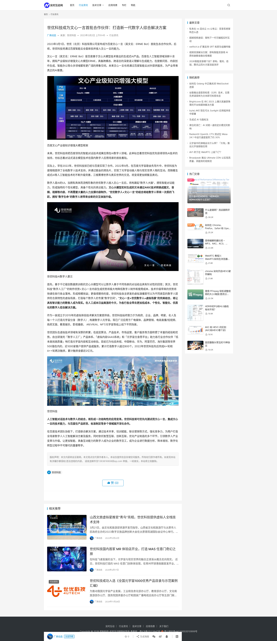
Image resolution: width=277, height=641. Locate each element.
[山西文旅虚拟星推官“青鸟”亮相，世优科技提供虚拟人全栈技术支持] (67, 527)
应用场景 (112, 5)
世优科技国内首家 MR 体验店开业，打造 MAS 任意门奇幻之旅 (133, 551)
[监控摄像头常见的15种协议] (195, 345)
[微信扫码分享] (154, 636)
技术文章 (96, 5)
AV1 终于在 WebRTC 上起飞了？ (205, 152)
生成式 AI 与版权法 (198, 119)
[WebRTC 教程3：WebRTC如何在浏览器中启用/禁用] (195, 258)
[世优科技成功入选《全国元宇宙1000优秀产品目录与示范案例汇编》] (67, 590)
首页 (72, 5)
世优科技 (56, 472)
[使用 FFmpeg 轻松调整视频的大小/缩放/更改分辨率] (195, 294)
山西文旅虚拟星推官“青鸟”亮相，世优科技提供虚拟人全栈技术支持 (133, 519)
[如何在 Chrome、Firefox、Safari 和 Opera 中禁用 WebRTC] (195, 227)
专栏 (124, 5)
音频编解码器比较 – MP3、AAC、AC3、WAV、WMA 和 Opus (216, 243)
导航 (133, 5)
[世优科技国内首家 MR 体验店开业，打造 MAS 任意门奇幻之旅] (67, 559)
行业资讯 (83, 5)
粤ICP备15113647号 (149, 631)
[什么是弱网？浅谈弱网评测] (195, 212)
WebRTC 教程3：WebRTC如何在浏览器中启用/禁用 (217, 258)
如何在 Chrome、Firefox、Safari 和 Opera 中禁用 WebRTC (218, 228)
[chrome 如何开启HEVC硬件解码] (195, 277)
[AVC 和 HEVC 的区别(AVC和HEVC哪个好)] (195, 330)
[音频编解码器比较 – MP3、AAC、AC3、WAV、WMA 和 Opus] (195, 243)
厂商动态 (51, 35)
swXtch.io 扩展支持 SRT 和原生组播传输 (209, 46)
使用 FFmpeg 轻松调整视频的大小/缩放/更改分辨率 (218, 294)
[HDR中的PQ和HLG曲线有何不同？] (195, 313)
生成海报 (144, 636)
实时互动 (109, 626)
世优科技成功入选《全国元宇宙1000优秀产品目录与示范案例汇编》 (134, 583)
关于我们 (163, 626)
